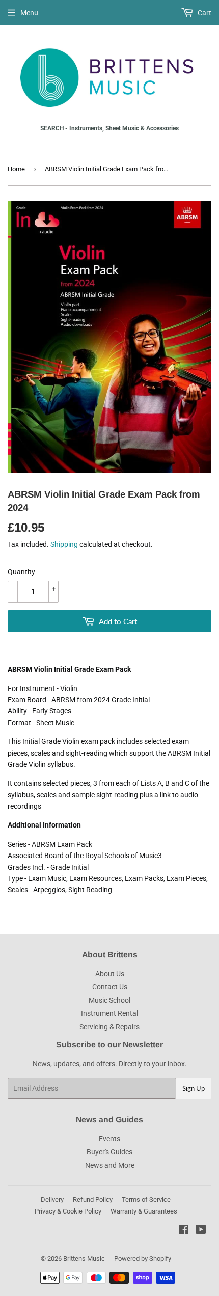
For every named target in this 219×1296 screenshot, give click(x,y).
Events (109, 1139)
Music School (109, 1000)
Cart (203, 13)
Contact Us (109, 987)
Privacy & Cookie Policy (68, 1211)
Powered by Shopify (142, 1258)
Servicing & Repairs (109, 1027)
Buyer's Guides (109, 1152)
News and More (109, 1165)
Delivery (52, 1199)
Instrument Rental (109, 1013)
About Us (109, 974)
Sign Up (193, 1088)
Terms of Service (146, 1199)
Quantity (21, 572)
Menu (29, 13)
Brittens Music (84, 1258)
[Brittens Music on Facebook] (183, 1231)
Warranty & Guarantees (144, 1211)
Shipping (64, 544)
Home (16, 169)
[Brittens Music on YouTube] (201, 1231)
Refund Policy (93, 1199)
